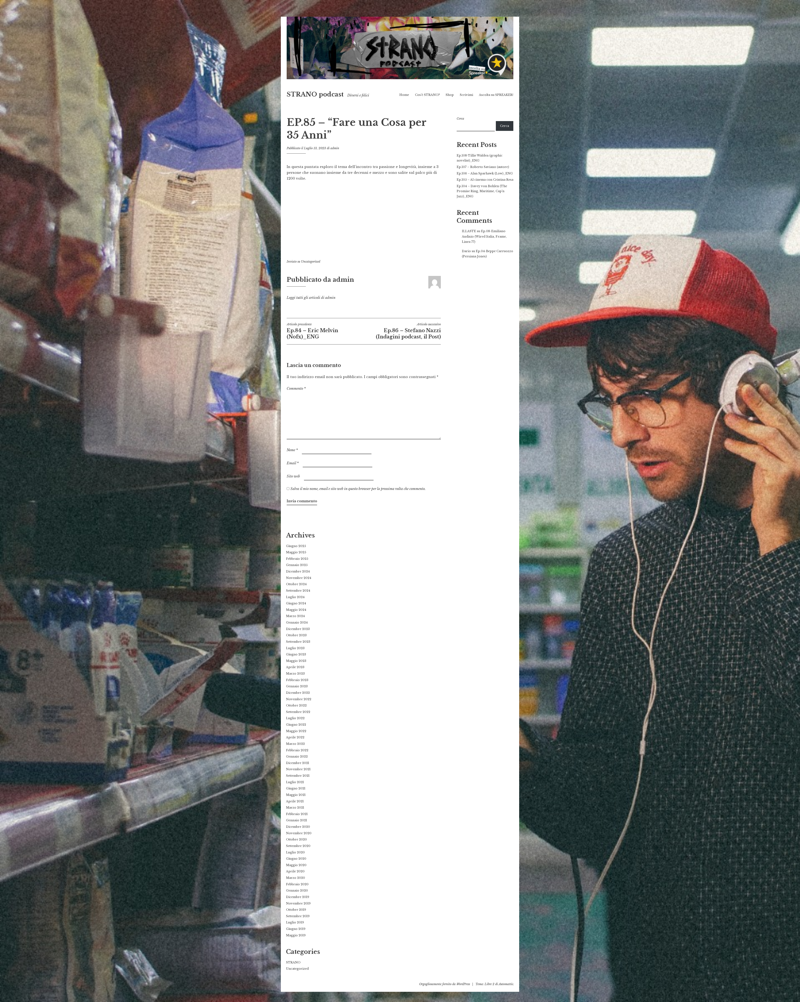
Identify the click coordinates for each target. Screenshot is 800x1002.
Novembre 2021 (298, 769)
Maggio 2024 (296, 610)
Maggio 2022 (296, 731)
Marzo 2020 (295, 878)
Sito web (293, 476)
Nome (292, 450)
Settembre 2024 (298, 590)
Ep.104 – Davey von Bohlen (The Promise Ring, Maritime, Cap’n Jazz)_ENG (482, 191)
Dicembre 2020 (298, 827)
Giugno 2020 (296, 858)
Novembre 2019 (298, 903)
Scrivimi (466, 95)
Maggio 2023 (296, 661)
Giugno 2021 (295, 788)
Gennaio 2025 (297, 565)
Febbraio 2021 (297, 814)
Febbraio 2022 (297, 750)
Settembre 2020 (298, 846)
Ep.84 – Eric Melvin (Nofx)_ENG (312, 330)
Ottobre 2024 (296, 584)
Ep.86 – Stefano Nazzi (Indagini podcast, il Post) (408, 330)
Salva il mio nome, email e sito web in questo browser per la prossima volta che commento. (358, 489)
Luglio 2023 (295, 648)
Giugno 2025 (296, 546)
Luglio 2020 (295, 852)
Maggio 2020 (296, 865)
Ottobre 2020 (296, 839)
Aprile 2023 (295, 667)
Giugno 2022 (296, 724)
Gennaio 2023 (297, 686)
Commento (296, 388)
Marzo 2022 (295, 744)
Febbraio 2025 (297, 559)
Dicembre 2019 (297, 897)
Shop (450, 95)
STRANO (293, 962)
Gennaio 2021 (296, 820)
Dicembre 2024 (298, 571)
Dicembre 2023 (298, 629)
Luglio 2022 (295, 718)
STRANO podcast (315, 94)
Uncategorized (310, 261)
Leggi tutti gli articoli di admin (311, 298)
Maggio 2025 (296, 552)
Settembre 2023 (298, 642)
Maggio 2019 (296, 935)
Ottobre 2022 (296, 705)
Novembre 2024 (298, 578)
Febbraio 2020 (297, 884)
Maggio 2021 (296, 795)
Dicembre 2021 (297, 763)
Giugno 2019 (295, 929)
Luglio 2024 (295, 597)
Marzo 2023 (295, 673)
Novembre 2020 (298, 833)
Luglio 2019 (295, 922)
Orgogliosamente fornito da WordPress (444, 984)
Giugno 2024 (296, 603)
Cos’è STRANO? (427, 95)
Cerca (460, 118)
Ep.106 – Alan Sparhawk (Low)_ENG (485, 173)
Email (293, 463)
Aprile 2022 (295, 737)
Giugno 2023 (296, 654)
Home (404, 95)
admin (334, 148)
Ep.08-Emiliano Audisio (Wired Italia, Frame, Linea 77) (484, 236)
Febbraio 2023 (297, 680)
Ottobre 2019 (296, 910)
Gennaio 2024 (297, 622)
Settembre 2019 (298, 916)
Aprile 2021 (295, 801)
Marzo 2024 (295, 616)
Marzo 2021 (295, 807)
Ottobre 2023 (296, 635)
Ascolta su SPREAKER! (496, 95)
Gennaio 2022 (297, 756)
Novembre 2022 (298, 699)
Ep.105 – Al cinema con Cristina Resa (485, 180)
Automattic (506, 984)
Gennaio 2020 (297, 890)
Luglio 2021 (295, 782)
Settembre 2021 (298, 776)
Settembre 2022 (298, 712)
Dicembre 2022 (298, 693)
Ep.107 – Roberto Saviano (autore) (483, 167)
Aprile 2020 (295, 871)
